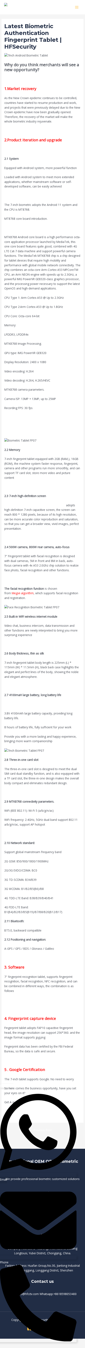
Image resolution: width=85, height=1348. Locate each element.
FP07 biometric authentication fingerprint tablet (34, 505)
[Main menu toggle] (77, 7)
